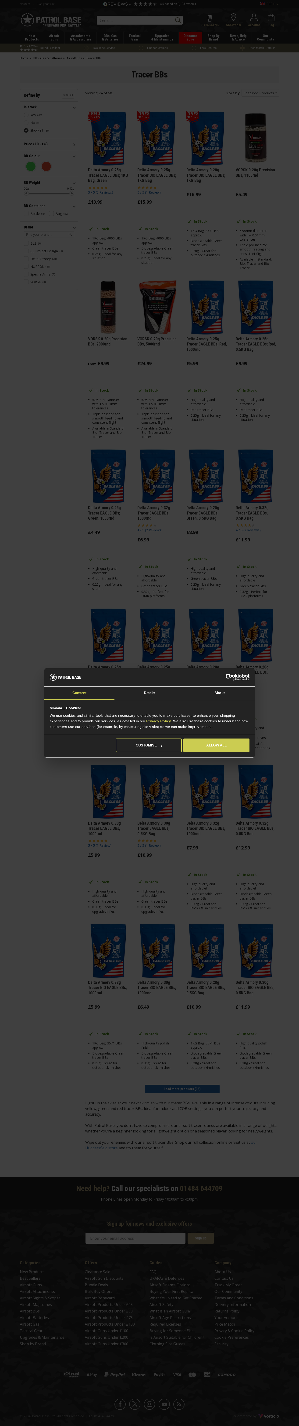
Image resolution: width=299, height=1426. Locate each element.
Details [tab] (149, 693)
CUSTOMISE (146, 745)
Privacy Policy (158, 721)
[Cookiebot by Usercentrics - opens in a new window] (229, 677)
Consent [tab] (79, 693)
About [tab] (219, 693)
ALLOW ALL (216, 745)
